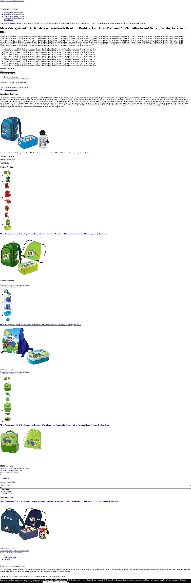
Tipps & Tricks (8, 20)
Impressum (7, 559)
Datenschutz (8, 556)
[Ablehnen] (68, 582)
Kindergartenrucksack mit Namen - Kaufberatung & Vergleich (19, 23)
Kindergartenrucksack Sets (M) (14, 16)
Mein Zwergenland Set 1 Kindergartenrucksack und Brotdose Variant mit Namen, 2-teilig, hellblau (40, 325)
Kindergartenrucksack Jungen (13, 13)
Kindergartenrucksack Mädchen (14, 14)
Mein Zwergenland (47, 23)
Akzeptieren (46, 582)
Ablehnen (54, 582)
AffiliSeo (62, 576)
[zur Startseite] (12, 1)
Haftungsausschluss (10, 558)
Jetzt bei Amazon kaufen (7, 72)
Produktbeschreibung (6, 285)
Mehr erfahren (63, 582)
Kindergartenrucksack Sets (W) (14, 18)
